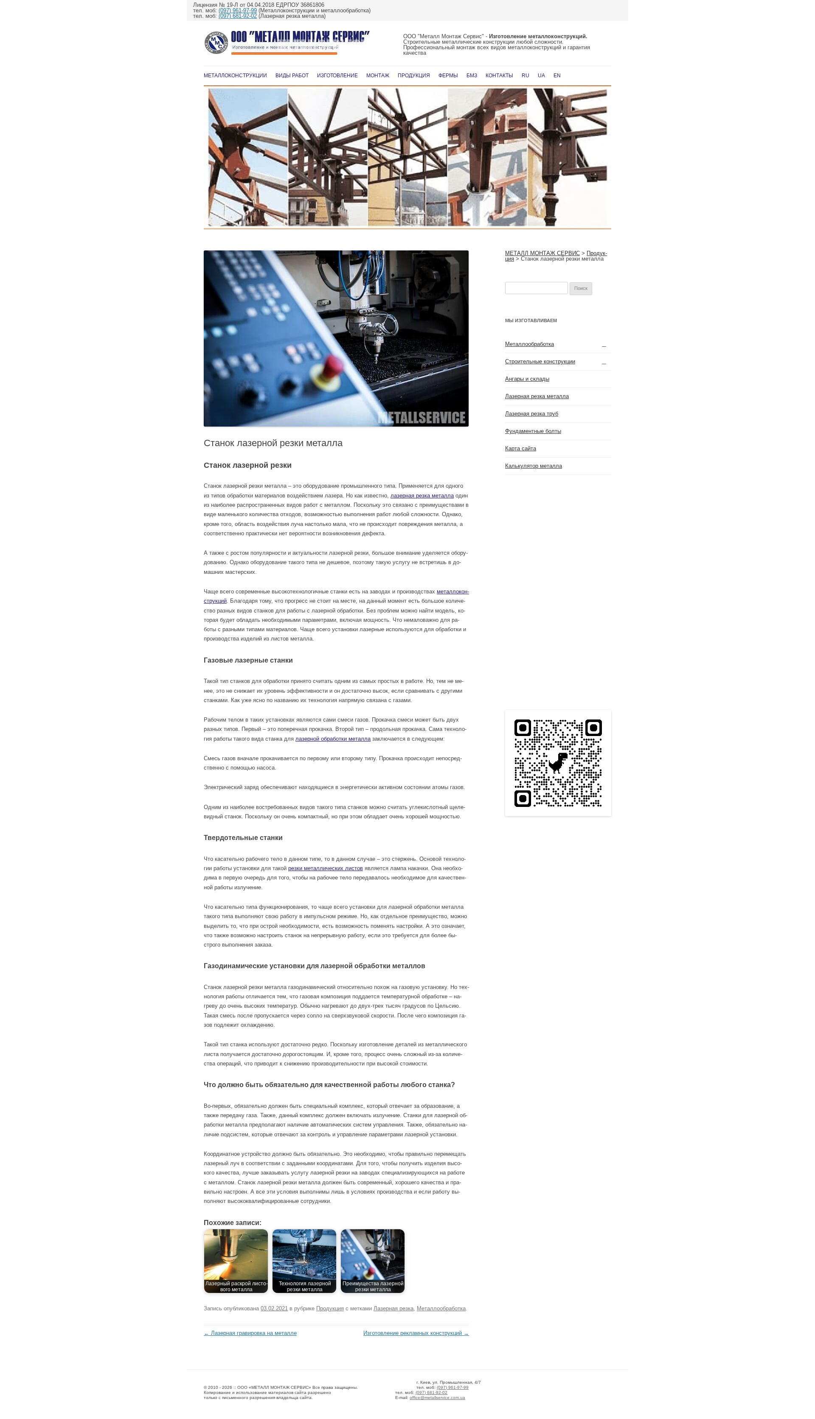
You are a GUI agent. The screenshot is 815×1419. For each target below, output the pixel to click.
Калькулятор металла (533, 466)
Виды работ (292, 76)
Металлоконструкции (235, 76)
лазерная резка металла (422, 495)
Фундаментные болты (533, 431)
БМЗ (472, 76)
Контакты (499, 76)
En (557, 76)
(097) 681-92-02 (238, 16)
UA (541, 76)
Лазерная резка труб (531, 413)
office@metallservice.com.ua (437, 1397)
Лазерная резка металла (537, 396)
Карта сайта (520, 448)
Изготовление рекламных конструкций (416, 1333)
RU (525, 76)
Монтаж (377, 76)
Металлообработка (441, 1308)
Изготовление (337, 76)
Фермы (448, 76)
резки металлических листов (325, 868)
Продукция (414, 76)
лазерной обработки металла (333, 739)
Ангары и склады (527, 379)
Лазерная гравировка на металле (250, 1333)
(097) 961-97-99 (238, 10)
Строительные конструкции (540, 361)
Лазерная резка (393, 1308)
